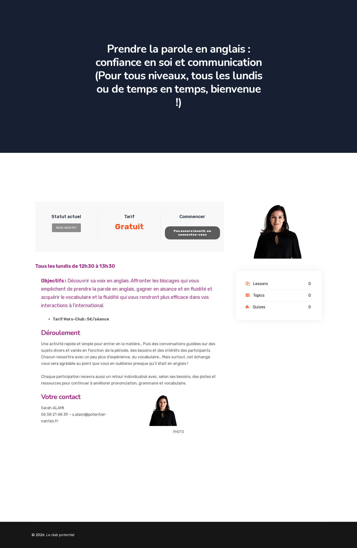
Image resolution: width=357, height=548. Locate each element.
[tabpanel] (129, 355)
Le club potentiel (60, 535)
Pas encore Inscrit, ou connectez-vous (192, 232)
